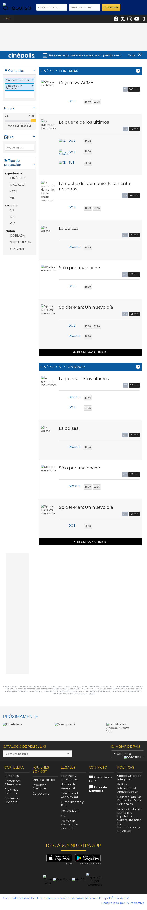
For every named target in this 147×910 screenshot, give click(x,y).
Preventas (11, 776)
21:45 (97, 208)
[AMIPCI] (79, 880)
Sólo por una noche (79, 267)
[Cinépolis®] (17, 6)
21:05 (97, 101)
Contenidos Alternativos (12, 782)
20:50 (88, 163)
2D (12, 210)
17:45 (88, 141)
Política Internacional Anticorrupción (127, 788)
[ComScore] (62, 880)
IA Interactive (135, 903)
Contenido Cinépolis (11, 800)
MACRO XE (18, 185)
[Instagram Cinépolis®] (130, 19)
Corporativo (41, 793)
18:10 (88, 286)
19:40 (88, 447)
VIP (12, 198)
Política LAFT (70, 810)
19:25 (88, 247)
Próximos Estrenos (11, 791)
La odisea (69, 228)
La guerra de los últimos (84, 122)
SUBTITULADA (20, 242)
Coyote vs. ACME (76, 82)
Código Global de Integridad (129, 777)
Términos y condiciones (69, 777)
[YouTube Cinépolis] (137, 19)
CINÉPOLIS (18, 178)
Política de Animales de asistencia (69, 824)
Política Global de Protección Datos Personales (129, 800)
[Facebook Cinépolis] (116, 19)
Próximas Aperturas (39, 786)
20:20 (88, 336)
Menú (8, 18)
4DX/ (13, 191)
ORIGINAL (17, 249)
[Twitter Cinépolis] (123, 19)
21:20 (97, 326)
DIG (13, 217)
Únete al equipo (44, 780)
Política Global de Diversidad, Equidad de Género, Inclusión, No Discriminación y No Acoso (129, 820)
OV (12, 223)
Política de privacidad (68, 786)
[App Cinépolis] (143, 19)
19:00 (88, 208)
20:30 (88, 526)
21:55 (97, 487)
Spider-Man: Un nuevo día (86, 307)
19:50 (88, 151)
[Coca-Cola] (47, 880)
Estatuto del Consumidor (69, 795)
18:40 (88, 101)
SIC (63, 816)
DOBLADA (17, 235)
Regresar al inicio (92, 352)
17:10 (88, 326)
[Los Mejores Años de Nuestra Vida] (119, 728)
